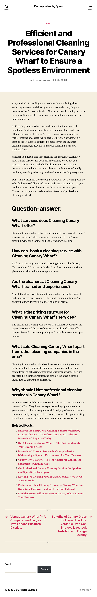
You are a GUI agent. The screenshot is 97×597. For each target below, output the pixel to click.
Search (8, 564)
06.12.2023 (62, 80)
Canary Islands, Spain (48, 6)
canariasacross (43, 80)
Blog (48, 24)
